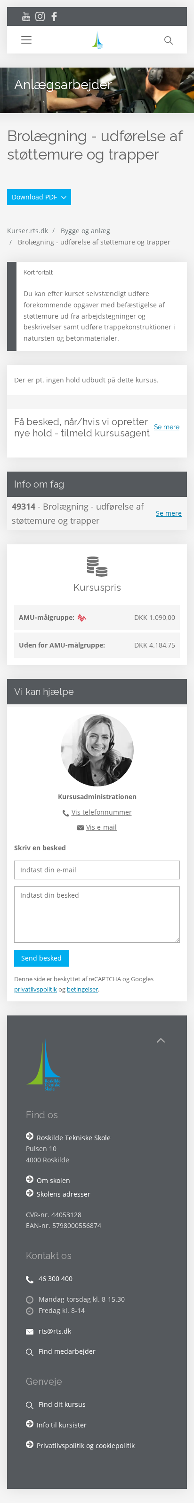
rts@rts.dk (54, 1331)
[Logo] (97, 40)
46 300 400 (55, 1278)
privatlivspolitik (35, 989)
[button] (55, 40)
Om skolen (53, 1180)
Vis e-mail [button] (101, 827)
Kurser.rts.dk (27, 230)
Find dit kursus (61, 1404)
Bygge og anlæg (85, 230)
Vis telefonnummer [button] (102, 812)
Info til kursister (62, 1424)
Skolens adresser (63, 1194)
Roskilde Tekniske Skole (74, 1137)
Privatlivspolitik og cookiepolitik (86, 1445)
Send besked (41, 958)
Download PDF (35, 196)
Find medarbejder (66, 1351)
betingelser (82, 989)
